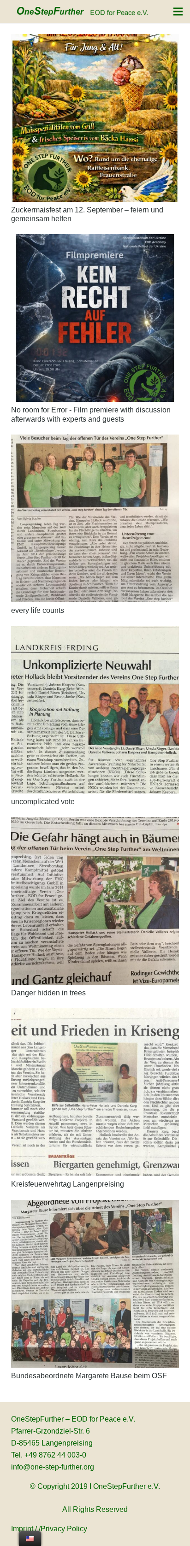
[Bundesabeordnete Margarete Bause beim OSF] (95, 1284)
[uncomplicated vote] (95, 710)
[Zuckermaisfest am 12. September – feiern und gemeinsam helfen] (95, 118)
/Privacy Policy (63, 1529)
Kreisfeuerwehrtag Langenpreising (67, 1184)
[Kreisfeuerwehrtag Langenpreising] (95, 1092)
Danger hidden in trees (48, 993)
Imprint (22, 1529)
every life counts (37, 610)
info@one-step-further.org (52, 1467)
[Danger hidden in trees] (95, 901)
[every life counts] (95, 518)
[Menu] (178, 11)
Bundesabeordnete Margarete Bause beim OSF (89, 1376)
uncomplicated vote (43, 801)
